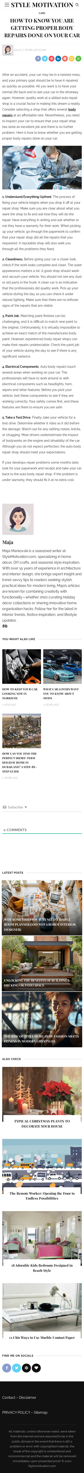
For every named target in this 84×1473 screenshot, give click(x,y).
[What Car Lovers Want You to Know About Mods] (62, 666)
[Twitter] (16, 1368)
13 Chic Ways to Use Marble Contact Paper (42, 1337)
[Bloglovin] (36, 1368)
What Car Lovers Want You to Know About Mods (61, 693)
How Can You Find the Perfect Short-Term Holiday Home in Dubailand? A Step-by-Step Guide (19, 762)
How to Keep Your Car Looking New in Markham (19, 693)
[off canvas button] (7, 4)
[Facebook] (3, 626)
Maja (17, 50)
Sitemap (40, 1412)
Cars (42, 13)
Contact (8, 1397)
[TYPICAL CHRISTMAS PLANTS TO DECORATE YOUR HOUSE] (42, 1094)
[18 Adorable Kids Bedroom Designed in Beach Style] (42, 1238)
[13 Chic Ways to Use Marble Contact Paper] (42, 1310)
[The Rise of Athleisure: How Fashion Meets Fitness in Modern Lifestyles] (42, 1019)
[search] (77, 4)
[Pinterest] (5, 626)
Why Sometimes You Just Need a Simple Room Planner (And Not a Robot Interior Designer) (40, 924)
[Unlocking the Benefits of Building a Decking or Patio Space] (42, 963)
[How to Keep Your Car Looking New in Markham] (21, 666)
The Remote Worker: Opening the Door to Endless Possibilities (42, 1196)
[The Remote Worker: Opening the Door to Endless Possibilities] (42, 1166)
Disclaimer (27, 1397)
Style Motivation (42, 4)
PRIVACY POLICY (16, 1412)
